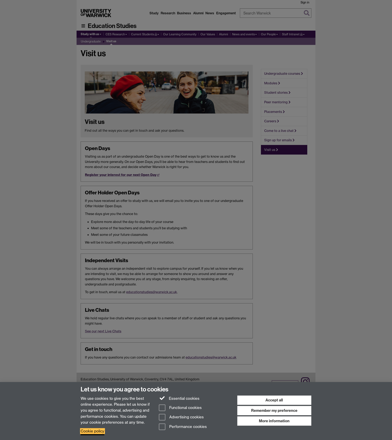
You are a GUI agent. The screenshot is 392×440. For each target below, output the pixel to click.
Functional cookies (185, 407)
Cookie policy (92, 431)
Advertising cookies (186, 417)
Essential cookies (183, 398)
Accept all (274, 400)
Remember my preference (274, 410)
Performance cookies (187, 426)
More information (274, 421)
